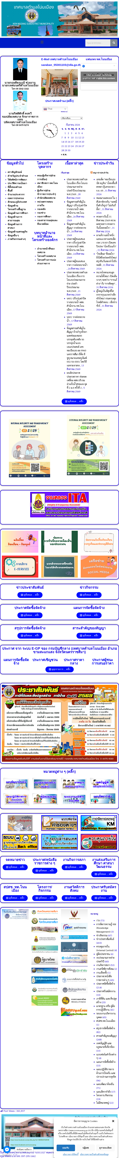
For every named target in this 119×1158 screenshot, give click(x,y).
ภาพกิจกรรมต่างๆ (17, 239)
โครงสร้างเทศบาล (46, 256)
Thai (49, 109)
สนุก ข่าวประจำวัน (100, 173)
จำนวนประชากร (16, 194)
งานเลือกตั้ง (101, 972)
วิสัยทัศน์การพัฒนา (17, 179)
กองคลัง (41, 209)
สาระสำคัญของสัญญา (106, 1035)
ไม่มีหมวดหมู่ (102, 1102)
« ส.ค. (64, 154)
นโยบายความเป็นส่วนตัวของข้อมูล (94, 1154)
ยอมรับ (65, 1148)
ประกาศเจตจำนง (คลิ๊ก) (59, 100)
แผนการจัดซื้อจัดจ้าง (105, 1061)
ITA (98, 920)
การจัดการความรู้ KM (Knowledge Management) (106, 928)
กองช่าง (41, 213)
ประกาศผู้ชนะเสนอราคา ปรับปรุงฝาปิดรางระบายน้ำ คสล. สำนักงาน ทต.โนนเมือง (76, 246)
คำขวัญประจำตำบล (18, 176)
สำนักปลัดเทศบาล (46, 198)
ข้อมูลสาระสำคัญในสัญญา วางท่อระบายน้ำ (76, 227)
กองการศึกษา (44, 216)
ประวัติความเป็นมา (17, 183)
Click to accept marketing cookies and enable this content (99, 76)
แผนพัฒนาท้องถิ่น (105, 1084)
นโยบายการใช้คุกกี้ (71, 1154)
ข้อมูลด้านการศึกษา (18, 213)
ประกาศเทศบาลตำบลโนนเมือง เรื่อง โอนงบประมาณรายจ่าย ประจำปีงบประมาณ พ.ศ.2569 (77, 187)
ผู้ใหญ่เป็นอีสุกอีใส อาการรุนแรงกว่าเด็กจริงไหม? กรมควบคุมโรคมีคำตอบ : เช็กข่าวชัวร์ (106, 298)
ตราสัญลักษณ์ (15, 172)
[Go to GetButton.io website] (7, 1155)
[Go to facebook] (7, 1149)
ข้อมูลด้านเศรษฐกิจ (17, 231)
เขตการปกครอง (16, 198)
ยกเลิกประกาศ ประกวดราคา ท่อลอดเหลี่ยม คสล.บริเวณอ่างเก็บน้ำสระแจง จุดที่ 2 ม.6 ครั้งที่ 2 (77, 380)
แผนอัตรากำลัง (103, 1091)
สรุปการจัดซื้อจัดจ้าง (105, 1028)
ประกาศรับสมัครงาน (106, 991)
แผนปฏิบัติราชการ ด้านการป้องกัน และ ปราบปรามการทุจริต (106, 1073)
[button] (113, 1121)
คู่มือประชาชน (103, 954)
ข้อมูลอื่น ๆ (13, 235)
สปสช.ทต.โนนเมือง (105, 1020)
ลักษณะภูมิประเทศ (17, 202)
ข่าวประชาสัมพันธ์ (105, 939)
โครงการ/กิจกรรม (104, 1095)
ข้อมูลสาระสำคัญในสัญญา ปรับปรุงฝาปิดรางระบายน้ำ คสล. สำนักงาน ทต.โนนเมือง (77, 209)
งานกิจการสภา (103, 965)
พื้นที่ (10, 190)
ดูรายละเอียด (105, 1148)
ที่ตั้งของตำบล (15, 187)
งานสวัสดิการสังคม (105, 968)
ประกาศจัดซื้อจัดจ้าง (105, 983)
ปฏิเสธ (86, 1148)
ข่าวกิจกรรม (101, 935)
